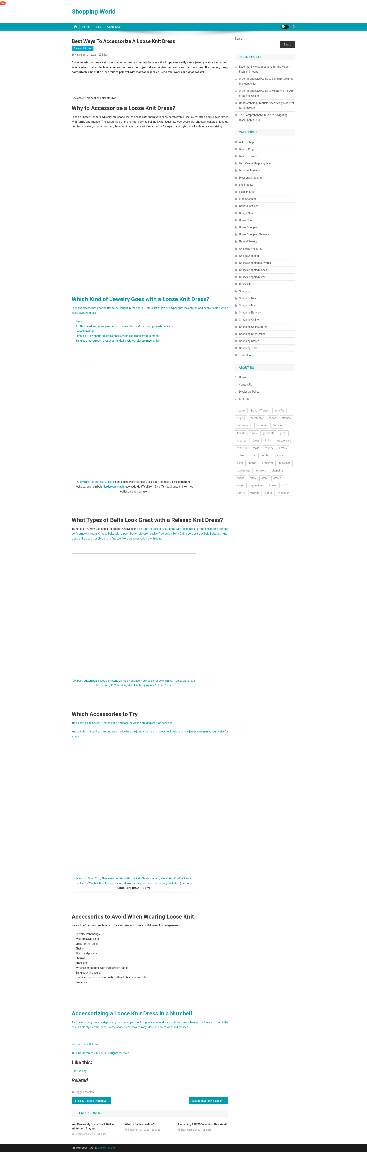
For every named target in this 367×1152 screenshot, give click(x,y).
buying (241, 418)
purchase (285, 462)
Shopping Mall (247, 305)
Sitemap (244, 398)
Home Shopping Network (254, 234)
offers (283, 448)
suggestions (255, 485)
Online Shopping (249, 255)
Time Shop (245, 355)
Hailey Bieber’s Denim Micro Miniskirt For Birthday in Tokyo (94, 1100)
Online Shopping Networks (255, 262)
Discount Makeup (249, 170)
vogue (269, 492)
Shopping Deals (248, 298)
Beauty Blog (246, 149)
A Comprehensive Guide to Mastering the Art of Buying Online (266, 93)
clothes (286, 418)
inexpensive (284, 440)
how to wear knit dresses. (173, 1027)
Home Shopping (248, 227)
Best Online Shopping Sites (255, 163)
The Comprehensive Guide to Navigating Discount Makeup (263, 117)
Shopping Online (249, 319)
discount (262, 425)
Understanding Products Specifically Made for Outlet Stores (266, 105)
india (268, 440)
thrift (285, 485)
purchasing (243, 470)
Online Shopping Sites (252, 277)
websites (283, 492)
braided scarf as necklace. (157, 722)
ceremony (257, 418)
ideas (256, 440)
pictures (280, 455)
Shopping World (94, 11)
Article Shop (246, 142)
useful (241, 492)
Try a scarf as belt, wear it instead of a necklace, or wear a (107, 722)
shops (240, 478)
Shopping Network (250, 312)
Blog (98, 26)
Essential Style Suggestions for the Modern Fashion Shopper (265, 69)
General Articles (82, 48)
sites (253, 478)
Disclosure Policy (249, 391)
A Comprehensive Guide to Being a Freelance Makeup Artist (266, 81)
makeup (242, 448)
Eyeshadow (246, 184)
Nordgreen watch (113, 486)
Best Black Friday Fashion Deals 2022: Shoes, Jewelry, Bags (210, 1100)
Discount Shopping (250, 177)
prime (252, 462)
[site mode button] (285, 27)
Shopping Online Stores (253, 326)
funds (253, 433)
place (240, 462)
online (240, 455)
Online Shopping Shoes (253, 269)
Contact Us (113, 26)
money (269, 448)
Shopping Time (248, 348)
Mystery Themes (106, 1148)
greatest (242, 440)
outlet (265, 455)
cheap (272, 418)
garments (268, 433)
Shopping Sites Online (252, 333)
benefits (279, 410)
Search (239, 38)
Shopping (245, 291)
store (264, 478)
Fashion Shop (247, 191)
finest (240, 433)
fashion (89, 1092)
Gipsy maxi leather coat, (91, 481)
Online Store (246, 284)
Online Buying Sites (250, 248)
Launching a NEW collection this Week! (202, 1124)
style (240, 485)
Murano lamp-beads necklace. (156, 326)
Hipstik (110, 481)
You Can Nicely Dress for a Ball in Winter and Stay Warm (93, 1126)
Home (86, 26)
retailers (261, 470)
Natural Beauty (248, 241)
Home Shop (246, 220)
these (272, 485)
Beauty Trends (248, 156)
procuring (268, 462)
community (244, 425)
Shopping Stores (249, 341)
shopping (277, 470)
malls (256, 448)
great (283, 433)
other (253, 455)
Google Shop (246, 213)
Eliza (105, 54)
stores (277, 478)
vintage (254, 492)
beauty (241, 410)
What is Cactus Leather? (140, 1124)
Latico (175, 883)
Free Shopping (248, 198)
